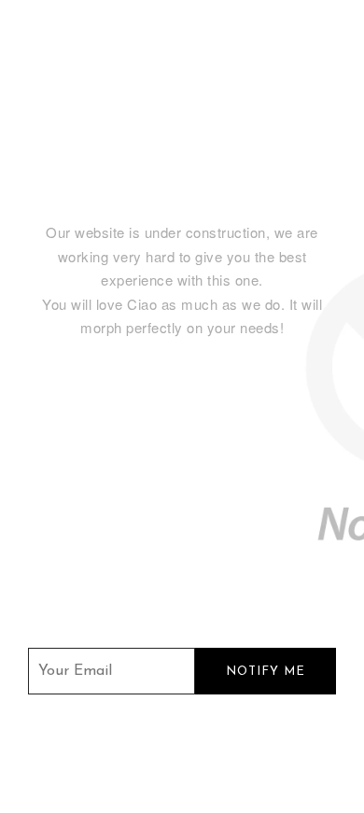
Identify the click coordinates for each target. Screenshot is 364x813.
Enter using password (265, 48)
